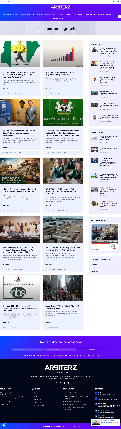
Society (80, 14)
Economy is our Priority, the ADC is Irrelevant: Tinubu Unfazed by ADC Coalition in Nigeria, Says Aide (18, 249)
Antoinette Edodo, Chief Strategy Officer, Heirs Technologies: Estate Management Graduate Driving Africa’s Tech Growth (109, 65)
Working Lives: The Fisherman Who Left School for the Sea (108, 92)
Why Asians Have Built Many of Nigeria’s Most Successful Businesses (109, 117)
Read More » (6, 89)
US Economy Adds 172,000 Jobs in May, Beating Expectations (60, 73)
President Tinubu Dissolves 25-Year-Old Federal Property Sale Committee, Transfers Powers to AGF (109, 176)
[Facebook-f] (111, 1)
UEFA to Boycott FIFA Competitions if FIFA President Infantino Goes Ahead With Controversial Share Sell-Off (108, 162)
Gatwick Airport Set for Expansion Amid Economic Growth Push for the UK (62, 248)
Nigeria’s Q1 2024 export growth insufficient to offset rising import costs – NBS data (20, 308)
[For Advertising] (96, 411)
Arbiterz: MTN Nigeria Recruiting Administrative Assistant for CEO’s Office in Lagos (109, 190)
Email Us (101, 392)
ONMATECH (76, 426)
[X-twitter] (113, 1)
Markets (15, 14)
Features (108, 14)
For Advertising (103, 410)
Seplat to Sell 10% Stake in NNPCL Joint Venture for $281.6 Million (108, 137)
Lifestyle (99, 14)
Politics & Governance (67, 14)
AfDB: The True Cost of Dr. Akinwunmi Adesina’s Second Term (109, 105)
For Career (101, 416)
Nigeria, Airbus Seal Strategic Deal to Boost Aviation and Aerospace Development (19, 133)
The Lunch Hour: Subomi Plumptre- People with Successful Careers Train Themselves (108, 80)
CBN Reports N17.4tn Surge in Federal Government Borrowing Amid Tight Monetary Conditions (19, 74)
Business (6, 14)
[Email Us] (96, 393)
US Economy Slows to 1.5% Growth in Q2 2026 (108, 149)
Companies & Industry (50, 14)
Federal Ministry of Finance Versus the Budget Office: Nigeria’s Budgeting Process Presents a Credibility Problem (62, 133)
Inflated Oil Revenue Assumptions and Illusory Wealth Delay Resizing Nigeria (19, 190)
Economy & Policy (26, 14)
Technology (89, 14)
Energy (38, 14)
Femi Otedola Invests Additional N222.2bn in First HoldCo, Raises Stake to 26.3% (109, 204)
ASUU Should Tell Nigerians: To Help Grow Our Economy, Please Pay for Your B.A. (61, 191)
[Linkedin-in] (115, 1)
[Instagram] (118, 1)
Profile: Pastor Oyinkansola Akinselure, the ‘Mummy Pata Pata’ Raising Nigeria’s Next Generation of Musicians (109, 50)
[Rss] (120, 1)
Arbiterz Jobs (57, 18)
